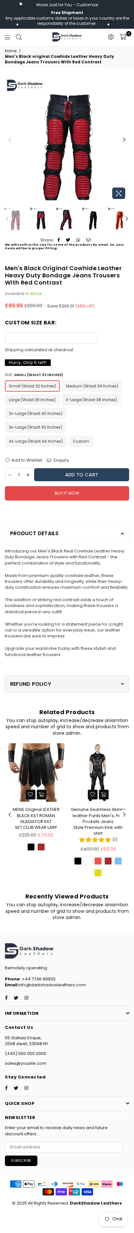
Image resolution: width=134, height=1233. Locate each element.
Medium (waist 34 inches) (92, 386)
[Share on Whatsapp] (78, 240)
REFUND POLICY (30, 684)
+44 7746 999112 (30, 979)
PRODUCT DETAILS (34, 533)
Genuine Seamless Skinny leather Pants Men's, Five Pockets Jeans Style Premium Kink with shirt (98, 821)
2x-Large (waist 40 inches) (35, 413)
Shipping (14, 350)
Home (11, 51)
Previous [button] (10, 140)
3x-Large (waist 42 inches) (35, 427)
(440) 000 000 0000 (25, 1053)
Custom (81, 441)
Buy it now (67, 493)
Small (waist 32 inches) (32, 386)
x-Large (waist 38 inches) (91, 400)
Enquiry (61, 460)
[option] (67, 139)
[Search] (19, 37)
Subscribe (21, 1160)
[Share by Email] (88, 240)
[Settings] (111, 37)
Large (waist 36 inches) (32, 400)
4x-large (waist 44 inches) (36, 441)
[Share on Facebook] (59, 240)
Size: (34, 374)
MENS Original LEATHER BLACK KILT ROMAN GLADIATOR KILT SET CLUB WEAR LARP (36, 818)
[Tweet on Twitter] (68, 240)
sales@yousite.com (26, 1063)
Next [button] (124, 140)
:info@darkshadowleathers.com (52, 985)
